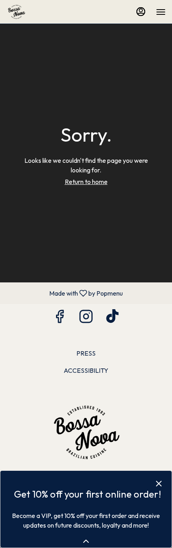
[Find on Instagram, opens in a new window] (86, 318)
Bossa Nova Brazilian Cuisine (86, 433)
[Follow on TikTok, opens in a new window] (112, 318)
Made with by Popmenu (64, 293)
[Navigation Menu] (161, 12)
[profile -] (141, 11)
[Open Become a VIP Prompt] (86, 541)
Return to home (86, 182)
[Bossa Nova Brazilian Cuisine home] (42, 12)
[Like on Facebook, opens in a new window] (59, 318)
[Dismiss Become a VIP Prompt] (158, 483)
